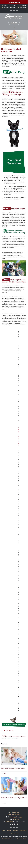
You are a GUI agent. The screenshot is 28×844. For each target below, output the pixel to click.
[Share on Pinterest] (13, 730)
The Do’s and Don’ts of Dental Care (11, 50)
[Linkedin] (14, 10)
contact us (18, 436)
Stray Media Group (21, 838)
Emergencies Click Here (14, 2)
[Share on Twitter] (5, 730)
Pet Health (4, 735)
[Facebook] (11, 10)
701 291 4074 (9, 822)
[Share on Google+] (7, 730)
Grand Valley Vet (8, 738)
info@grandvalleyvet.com (16, 817)
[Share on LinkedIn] (10, 730)
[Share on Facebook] (2, 730)
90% (13, 219)
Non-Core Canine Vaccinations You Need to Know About (13, 768)
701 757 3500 (15, 819)
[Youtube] (17, 10)
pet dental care (15, 738)
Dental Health (14, 736)
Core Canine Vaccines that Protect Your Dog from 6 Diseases (14, 798)
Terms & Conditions (6, 838)
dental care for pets (7, 736)
